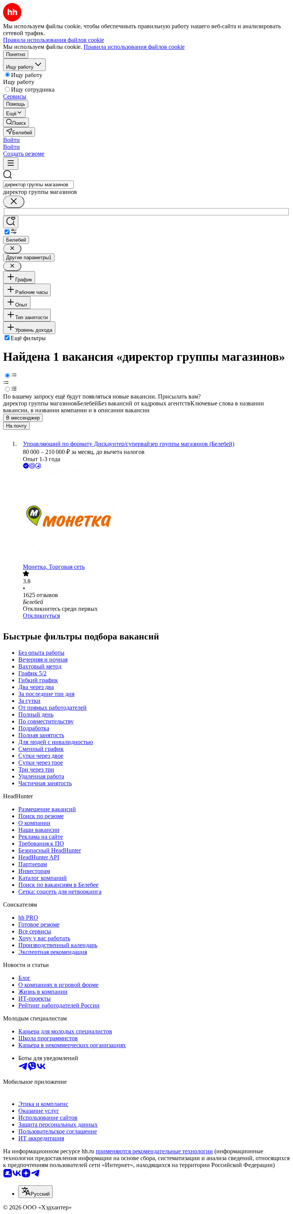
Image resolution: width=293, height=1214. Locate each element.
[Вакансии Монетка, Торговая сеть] (154, 516)
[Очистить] (13, 201)
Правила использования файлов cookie (134, 47)
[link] (16, 122)
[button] (11, 140)
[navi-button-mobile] (10, 163)
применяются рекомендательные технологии (154, 1151)
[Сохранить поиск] (10, 222)
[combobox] (38, 185)
